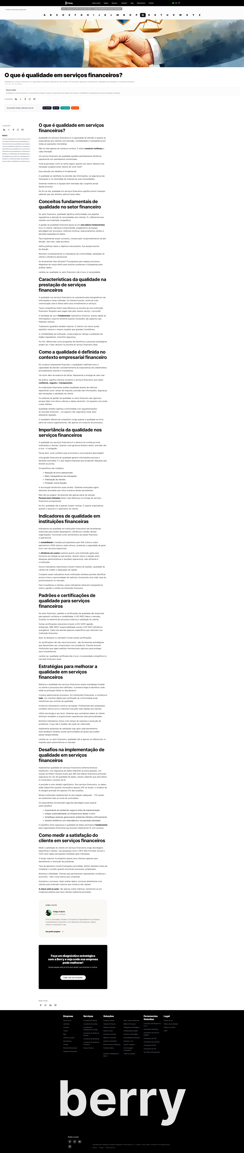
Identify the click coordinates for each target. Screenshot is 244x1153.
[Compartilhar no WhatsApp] (30, 99)
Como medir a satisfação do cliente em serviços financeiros (16, 161)
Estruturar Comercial (109, 1034)
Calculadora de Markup (151, 1029)
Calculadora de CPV (150, 1045)
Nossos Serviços (88, 1048)
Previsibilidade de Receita (132, 1037)
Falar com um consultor (73, 978)
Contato (151, 3)
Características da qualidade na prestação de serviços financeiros (16, 144)
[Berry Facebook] (41, 1005)
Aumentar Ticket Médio (131, 1034)
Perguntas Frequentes (70, 1051)
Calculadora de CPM (150, 1038)
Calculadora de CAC (150, 1048)
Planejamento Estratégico (131, 1027)
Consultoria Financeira (90, 1020)
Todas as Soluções (129, 1053)
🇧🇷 (173, 3)
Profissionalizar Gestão (131, 1031)
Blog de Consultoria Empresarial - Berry (79, 9)
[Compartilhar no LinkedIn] (16, 99)
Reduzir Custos (108, 1031)
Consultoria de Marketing (91, 1039)
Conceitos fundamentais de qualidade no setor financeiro (16, 141)
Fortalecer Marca (108, 1048)
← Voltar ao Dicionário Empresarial (15, 9)
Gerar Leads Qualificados (131, 1020)
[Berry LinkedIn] (50, 1005)
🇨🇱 (179, 3)
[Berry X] (45, 1005)
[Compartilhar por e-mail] (34, 99)
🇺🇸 (176, 3)
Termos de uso (168, 1020)
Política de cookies (169, 1027)
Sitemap (101, 1147)
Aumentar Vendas (108, 1020)
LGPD (165, 1031)
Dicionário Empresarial (70, 1048)
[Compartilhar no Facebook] (25, 99)
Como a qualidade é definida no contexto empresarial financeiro (16, 146)
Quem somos (96, 3)
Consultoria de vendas (90, 1024)
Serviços (114, 3)
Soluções (124, 3)
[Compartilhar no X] (20, 99)
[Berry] (69, 3)
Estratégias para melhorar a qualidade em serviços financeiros (16, 156)
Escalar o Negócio (129, 1044)
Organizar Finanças (109, 1024)
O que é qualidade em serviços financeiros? (63, 75)
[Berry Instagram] (55, 1005)
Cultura (65, 1031)
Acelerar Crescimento (110, 1041)
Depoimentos (141, 3)
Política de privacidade (171, 1024)
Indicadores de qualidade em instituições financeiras (16, 151)
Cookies (94, 1147)
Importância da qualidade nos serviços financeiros (16, 149)
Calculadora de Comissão (151, 1042)
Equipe (106, 3)
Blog (132, 3)
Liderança (66, 1024)
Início (63, 9)
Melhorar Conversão (109, 1037)
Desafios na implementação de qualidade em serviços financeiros (16, 159)
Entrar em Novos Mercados (111, 1044)
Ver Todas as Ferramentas (152, 1052)
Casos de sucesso (69, 1037)
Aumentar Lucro (128, 1041)
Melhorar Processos (130, 1024)
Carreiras (66, 1027)
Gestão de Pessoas (109, 1027)
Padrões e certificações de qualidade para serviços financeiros (16, 154)
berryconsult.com (110, 1147)
